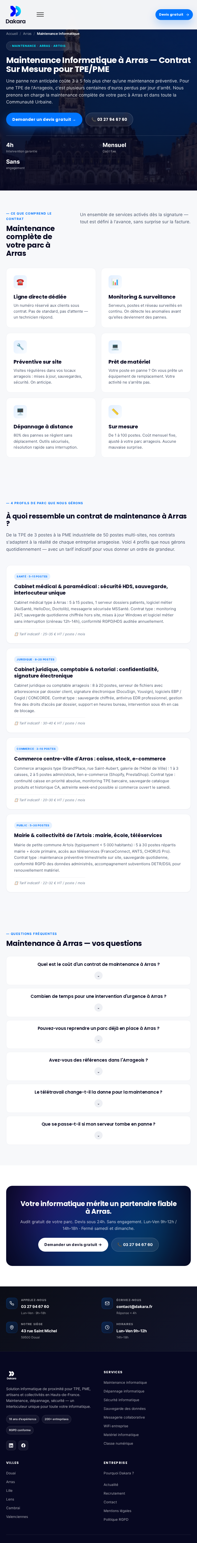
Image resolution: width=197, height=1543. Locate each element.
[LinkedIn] (11, 1445)
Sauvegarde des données (125, 1409)
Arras (27, 33)
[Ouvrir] (39, 15)
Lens (10, 1499)
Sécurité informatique (121, 1400)
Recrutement (114, 1493)
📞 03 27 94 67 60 (109, 119)
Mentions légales (117, 1511)
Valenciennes (17, 1517)
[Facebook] (23, 1445)
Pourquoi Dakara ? (119, 1473)
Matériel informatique (121, 1435)
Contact (110, 1502)
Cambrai (13, 1508)
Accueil (12, 33)
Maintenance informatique (125, 1382)
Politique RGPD (116, 1519)
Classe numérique (118, 1443)
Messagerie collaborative (124, 1417)
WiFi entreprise (116, 1426)
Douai (11, 1473)
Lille (9, 1490)
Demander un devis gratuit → (44, 119)
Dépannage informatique (124, 1391)
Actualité (111, 1485)
